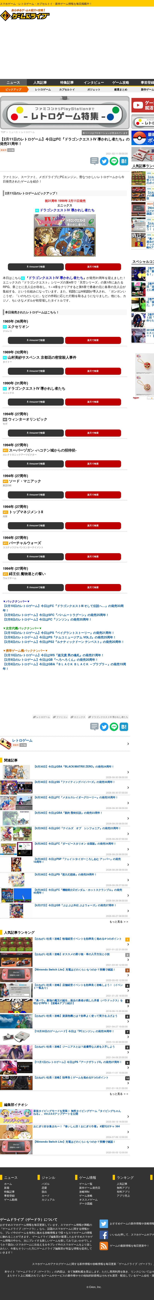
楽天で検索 (93, 266)
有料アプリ (123, 1191)
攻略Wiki (84, 1191)
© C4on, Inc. (94, 1287)
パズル (46, 1184)
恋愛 (44, 1187)
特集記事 (67, 82)
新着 (6, 1187)
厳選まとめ (120, 89)
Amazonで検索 (37, 266)
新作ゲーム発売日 (89, 1187)
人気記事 (40, 82)
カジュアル (48, 1199)
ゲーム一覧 (85, 1184)
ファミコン (62, 716)
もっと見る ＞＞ (119, 921)
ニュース (13, 82)
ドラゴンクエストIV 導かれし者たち (109, 716)
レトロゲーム (43, 89)
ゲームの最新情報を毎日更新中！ (129, 1245)
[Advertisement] (77, 50)
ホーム (8, 1184)
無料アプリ (123, 1187)
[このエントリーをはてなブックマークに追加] (124, 164)
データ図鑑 (85, 1203)
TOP (3, 131)
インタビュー (94, 82)
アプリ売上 (123, 1195)
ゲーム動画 (10, 1199)
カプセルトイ (67, 89)
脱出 (44, 1191)
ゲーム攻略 (120, 82)
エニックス (79, 716)
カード (46, 1195)
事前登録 (9, 1195)
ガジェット (93, 89)
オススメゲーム (88, 1199)
